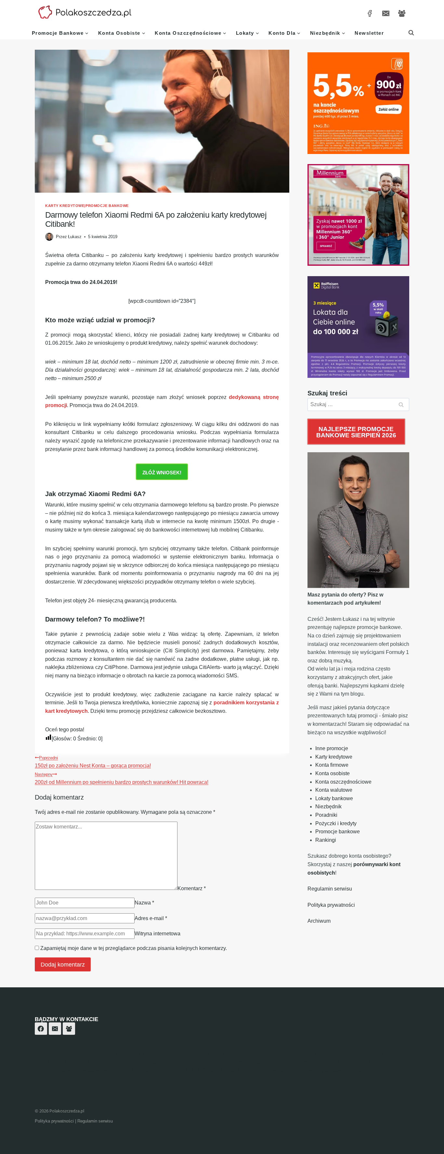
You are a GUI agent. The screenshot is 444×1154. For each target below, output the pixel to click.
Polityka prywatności (331, 905)
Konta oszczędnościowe (343, 782)
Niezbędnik (328, 806)
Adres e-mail (151, 918)
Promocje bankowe (107, 206)
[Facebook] (41, 1028)
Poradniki (326, 815)
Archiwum (319, 921)
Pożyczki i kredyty (336, 823)
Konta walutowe (333, 790)
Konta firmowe (331, 765)
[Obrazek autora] (49, 237)
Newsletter (369, 33)
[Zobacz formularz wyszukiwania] (411, 33)
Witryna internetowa (157, 933)
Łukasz (75, 236)
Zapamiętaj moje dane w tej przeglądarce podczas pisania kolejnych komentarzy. (133, 948)
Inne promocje (331, 748)
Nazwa (144, 902)
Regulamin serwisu (329, 888)
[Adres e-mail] (385, 13)
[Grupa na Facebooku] (402, 13)
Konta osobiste (332, 773)
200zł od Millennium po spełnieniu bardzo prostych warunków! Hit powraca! (121, 778)
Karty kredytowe (64, 206)
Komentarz (191, 888)
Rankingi (325, 840)
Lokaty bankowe (334, 798)
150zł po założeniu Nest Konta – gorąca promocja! (93, 762)
